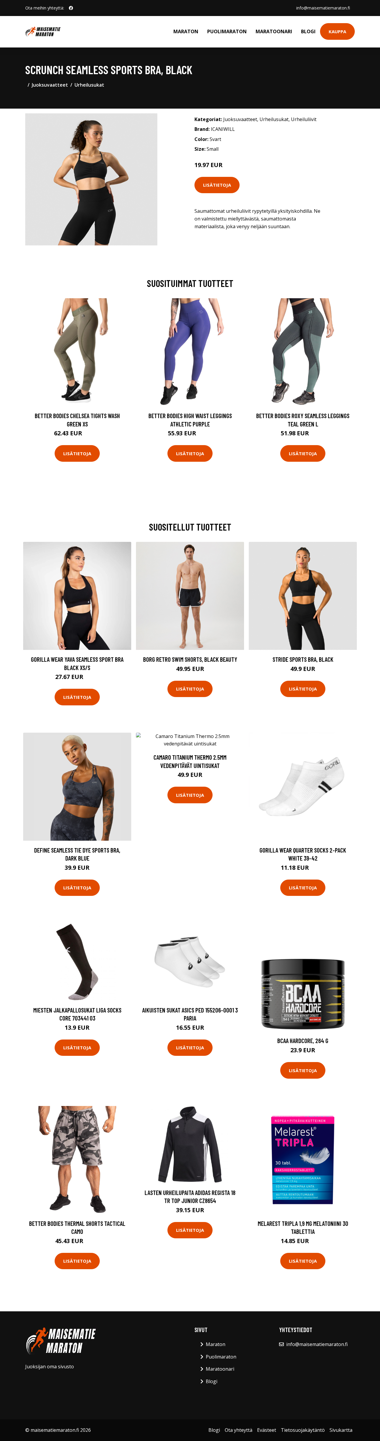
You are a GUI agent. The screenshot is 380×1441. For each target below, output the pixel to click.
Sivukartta (341, 1430)
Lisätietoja (217, 185)
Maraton (185, 31)
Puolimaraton (227, 31)
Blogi (308, 31)
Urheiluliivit (303, 119)
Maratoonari (274, 31)
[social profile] (70, 8)
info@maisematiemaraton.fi (323, 8)
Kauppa (337, 31)
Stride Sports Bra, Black (303, 659)
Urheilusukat (89, 85)
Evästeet (266, 1430)
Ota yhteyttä (238, 1430)
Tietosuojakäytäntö (303, 1430)
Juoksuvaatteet (50, 85)
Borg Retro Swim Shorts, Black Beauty (190, 659)
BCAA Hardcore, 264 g (302, 1040)
